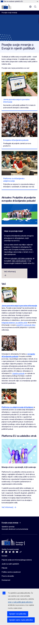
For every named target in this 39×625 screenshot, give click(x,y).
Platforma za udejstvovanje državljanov (17, 407)
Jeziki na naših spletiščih (10, 564)
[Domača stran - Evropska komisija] (6, 6)
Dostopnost (6, 580)
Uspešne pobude (18, 373)
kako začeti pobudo (19, 261)
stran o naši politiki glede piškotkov (20, 602)
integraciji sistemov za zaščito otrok (14, 323)
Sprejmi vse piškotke (17, 614)
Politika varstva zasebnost (11, 572)
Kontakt (4, 556)
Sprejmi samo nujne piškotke (21, 620)
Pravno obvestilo (8, 576)
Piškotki (4, 568)
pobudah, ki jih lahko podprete (21, 258)
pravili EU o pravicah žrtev (26, 325)
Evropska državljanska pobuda (15, 140)
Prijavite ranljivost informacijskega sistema (17, 560)
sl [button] (30, 6)
